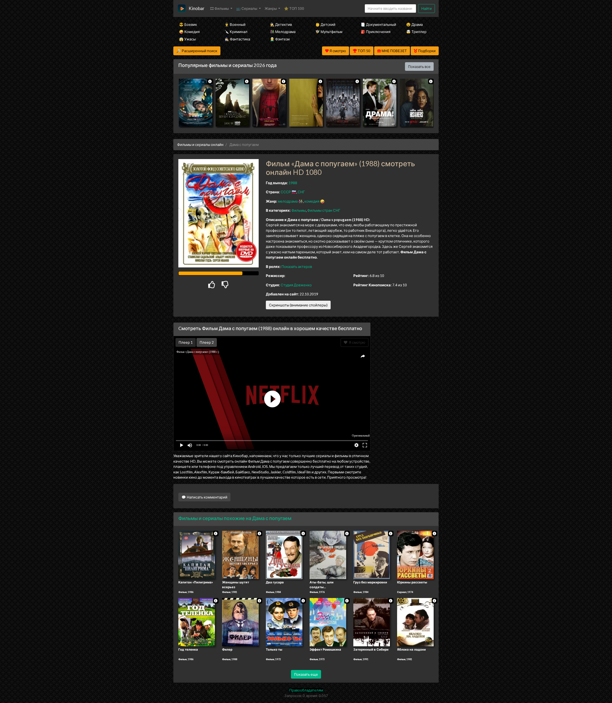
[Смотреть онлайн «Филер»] (240, 622)
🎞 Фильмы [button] (220, 8)
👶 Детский (325, 24)
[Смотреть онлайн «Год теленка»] (196, 622)
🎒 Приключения (375, 31)
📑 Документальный (377, 24)
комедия (311, 201)
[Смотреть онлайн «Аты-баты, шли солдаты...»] (328, 555)
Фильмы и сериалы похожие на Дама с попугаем (234, 518)
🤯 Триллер (416, 31)
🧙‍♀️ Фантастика (237, 39)
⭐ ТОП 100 (294, 8)
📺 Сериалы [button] (247, 8)
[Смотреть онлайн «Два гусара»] (284, 555)
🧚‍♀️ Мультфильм (328, 31)
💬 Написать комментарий (204, 497)
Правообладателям (306, 690)
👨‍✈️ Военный (235, 24)
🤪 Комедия (189, 31)
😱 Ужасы (187, 39)
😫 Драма (414, 24)
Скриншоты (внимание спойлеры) (298, 305)
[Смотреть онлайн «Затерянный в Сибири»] (371, 622)
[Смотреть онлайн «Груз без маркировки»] (371, 555)
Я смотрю (356, 342)
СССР (286, 192)
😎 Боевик (188, 24)
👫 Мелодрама (282, 31)
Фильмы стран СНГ (323, 210)
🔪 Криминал (235, 31)
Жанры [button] (271, 8)
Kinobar (196, 8)
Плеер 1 (186, 342)
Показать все (419, 66)
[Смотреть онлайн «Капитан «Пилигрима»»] (196, 555)
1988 (293, 183)
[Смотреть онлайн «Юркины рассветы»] (415, 555)
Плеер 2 (207, 342)
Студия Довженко (296, 285)
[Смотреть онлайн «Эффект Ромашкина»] (328, 622)
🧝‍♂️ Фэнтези (280, 39)
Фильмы (298, 210)
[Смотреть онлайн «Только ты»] (284, 622)
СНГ (301, 192)
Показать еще (306, 674)
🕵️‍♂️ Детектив (281, 24)
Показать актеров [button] (296, 266)
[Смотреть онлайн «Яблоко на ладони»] (415, 622)
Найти (426, 8)
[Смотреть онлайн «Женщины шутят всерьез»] (240, 555)
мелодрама (288, 201)
